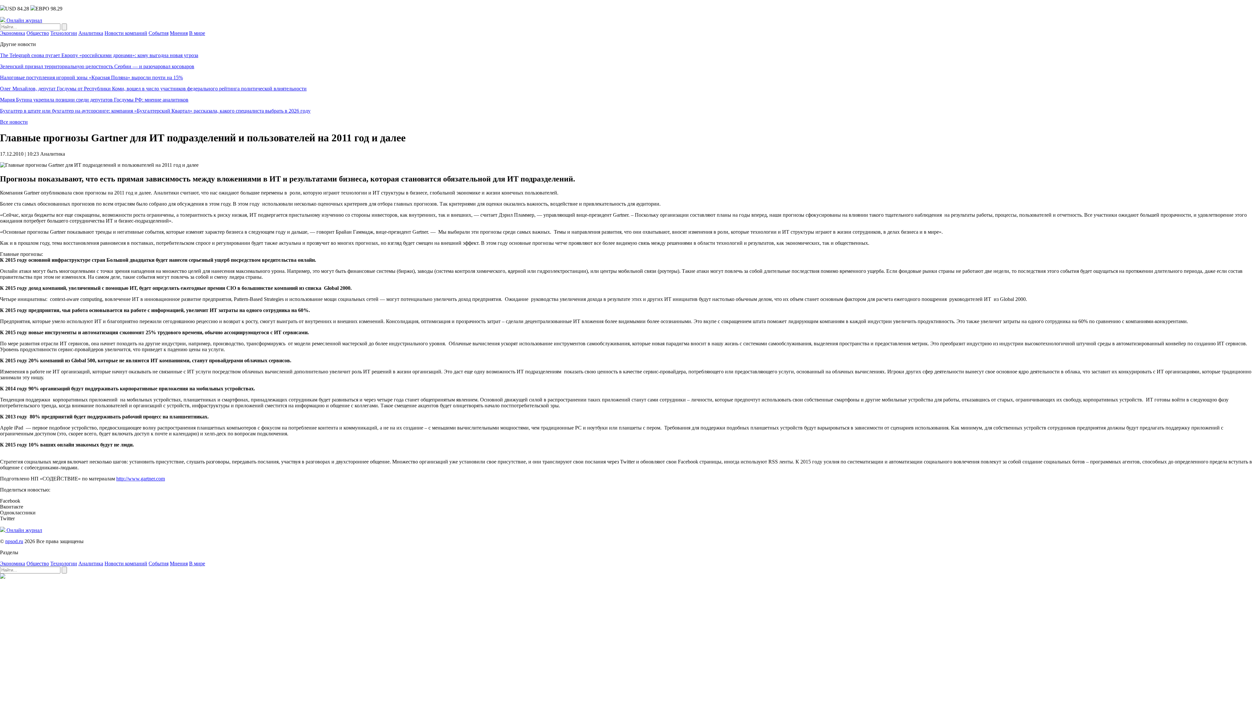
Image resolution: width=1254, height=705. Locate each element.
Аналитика (90, 33)
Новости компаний (125, 33)
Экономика (12, 33)
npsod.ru (14, 541)
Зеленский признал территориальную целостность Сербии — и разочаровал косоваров (97, 66)
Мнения (179, 33)
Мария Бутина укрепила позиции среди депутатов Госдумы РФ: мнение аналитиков (94, 99)
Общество (37, 33)
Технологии (63, 33)
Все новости (14, 122)
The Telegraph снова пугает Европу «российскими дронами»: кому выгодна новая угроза (99, 55)
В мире (197, 33)
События (159, 33)
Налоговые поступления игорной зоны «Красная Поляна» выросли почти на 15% (91, 77)
